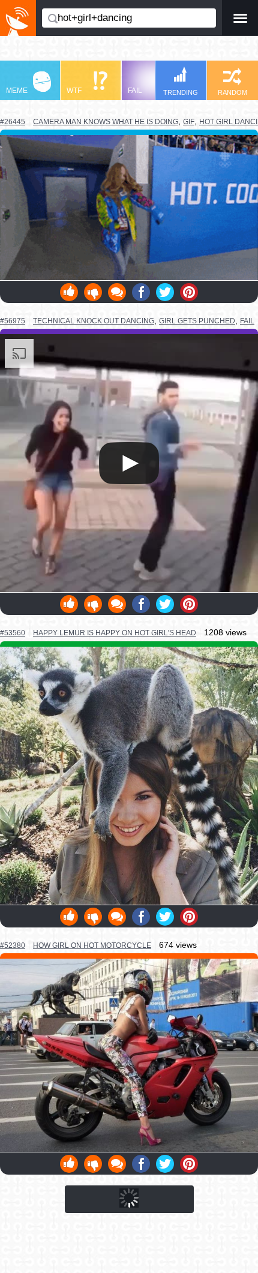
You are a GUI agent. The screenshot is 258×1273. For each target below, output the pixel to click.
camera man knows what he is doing (105, 121)
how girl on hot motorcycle (92, 945)
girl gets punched (197, 321)
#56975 (12, 321)
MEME (17, 90)
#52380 (12, 945)
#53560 (12, 633)
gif (188, 122)
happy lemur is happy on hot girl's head (114, 632)
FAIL (135, 90)
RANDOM (232, 92)
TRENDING (180, 92)
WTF (74, 90)
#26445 (12, 122)
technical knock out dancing (93, 321)
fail (247, 321)
